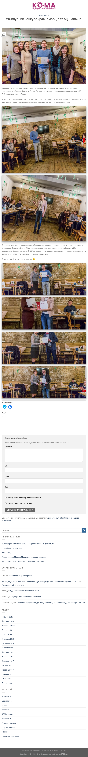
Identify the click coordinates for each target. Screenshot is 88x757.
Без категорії (7, 701)
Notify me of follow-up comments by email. (25, 498)
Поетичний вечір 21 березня (20, 575)
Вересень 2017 (8, 656)
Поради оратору (8, 727)
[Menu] (3, 5)
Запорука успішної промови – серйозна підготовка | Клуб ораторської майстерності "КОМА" (40, 582)
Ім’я (6, 466)
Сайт (6, 487)
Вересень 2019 (8, 625)
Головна (25, 750)
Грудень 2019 (7, 617)
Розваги (5, 732)
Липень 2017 (7, 665)
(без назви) (6, 552)
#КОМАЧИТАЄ (35, 750)
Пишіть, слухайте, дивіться (13, 585)
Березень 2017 (8, 683)
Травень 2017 (7, 674)
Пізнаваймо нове (9, 723)
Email (7, 476)
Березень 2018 (8, 643)
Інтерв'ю (5, 710)
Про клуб (45, 750)
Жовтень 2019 (8, 621)
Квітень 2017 (7, 679)
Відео (4, 705)
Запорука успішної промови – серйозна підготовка (23, 561)
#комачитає (7, 696)
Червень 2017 (8, 670)
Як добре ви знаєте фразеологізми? (24, 590)
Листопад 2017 (8, 648)
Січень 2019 (7, 634)
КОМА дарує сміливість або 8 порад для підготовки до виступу (28, 544)
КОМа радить (7, 714)
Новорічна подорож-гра (12, 548)
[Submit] (84, 530)
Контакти (54, 750)
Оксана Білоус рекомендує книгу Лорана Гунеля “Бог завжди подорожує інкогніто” (51, 602)
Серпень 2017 (8, 661)
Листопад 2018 (8, 639)
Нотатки (62, 750)
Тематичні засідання (10, 736)
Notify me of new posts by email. (20, 503)
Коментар (8, 446)
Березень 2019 (8, 630)
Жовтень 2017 (8, 652)
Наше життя (44, 15)
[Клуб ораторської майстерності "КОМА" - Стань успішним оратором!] (44, 6)
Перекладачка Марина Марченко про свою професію (24, 557)
